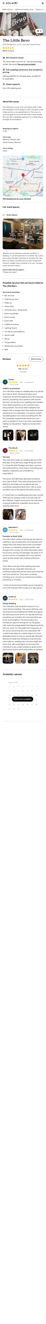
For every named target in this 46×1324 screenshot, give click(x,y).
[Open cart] (43, 3)
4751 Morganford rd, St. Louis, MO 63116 (17, 199)
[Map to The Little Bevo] (23, 176)
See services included (27, 64)
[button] (39, 30)
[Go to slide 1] (22, 247)
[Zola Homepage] (11, 3)
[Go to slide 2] (24, 247)
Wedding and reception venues (24, 9)
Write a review (36, 359)
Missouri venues (40, 9)
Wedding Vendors (7, 9)
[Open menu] (3, 3)
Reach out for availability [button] (22, 699)
